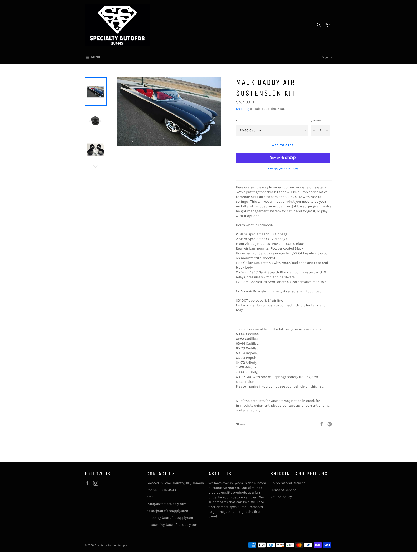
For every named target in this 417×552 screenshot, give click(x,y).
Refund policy (281, 497)
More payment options (283, 168)
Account (327, 57)
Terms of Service (283, 490)
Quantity (317, 120)
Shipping (242, 109)
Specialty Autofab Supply (111, 545)
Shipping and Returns (287, 483)
